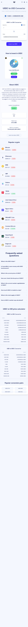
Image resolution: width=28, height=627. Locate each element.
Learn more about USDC (14, 135)
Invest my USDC (13, 44)
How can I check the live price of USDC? (12, 278)
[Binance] (5, 58)
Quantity (5, 25)
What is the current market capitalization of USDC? (13, 284)
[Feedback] (22, 2)
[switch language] (24, 2)
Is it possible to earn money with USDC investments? (12, 267)
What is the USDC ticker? (8, 261)
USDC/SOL (20, 391)
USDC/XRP (20, 388)
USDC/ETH (7, 388)
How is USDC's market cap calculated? (12, 300)
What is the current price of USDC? (11, 273)
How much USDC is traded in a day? (11, 290)
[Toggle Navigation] (2, 2)
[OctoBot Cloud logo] (14, 2)
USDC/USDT (7, 391)
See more (14, 76)
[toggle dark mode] (26, 2)
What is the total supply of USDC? (10, 295)
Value (4, 34)
